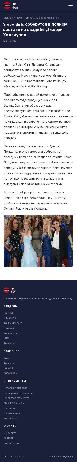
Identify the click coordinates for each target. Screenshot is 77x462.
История (9, 327)
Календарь (10, 332)
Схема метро (12, 412)
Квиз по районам (14, 402)
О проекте (10, 432)
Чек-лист (9, 407)
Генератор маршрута (16, 397)
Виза (7, 337)
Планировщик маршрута (18, 392)
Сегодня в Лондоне (15, 387)
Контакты (9, 437)
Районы (8, 312)
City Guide (10, 317)
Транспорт (10, 342)
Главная (8, 17)
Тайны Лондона (13, 322)
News (19, 17)
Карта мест (11, 417)
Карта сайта (11, 442)
